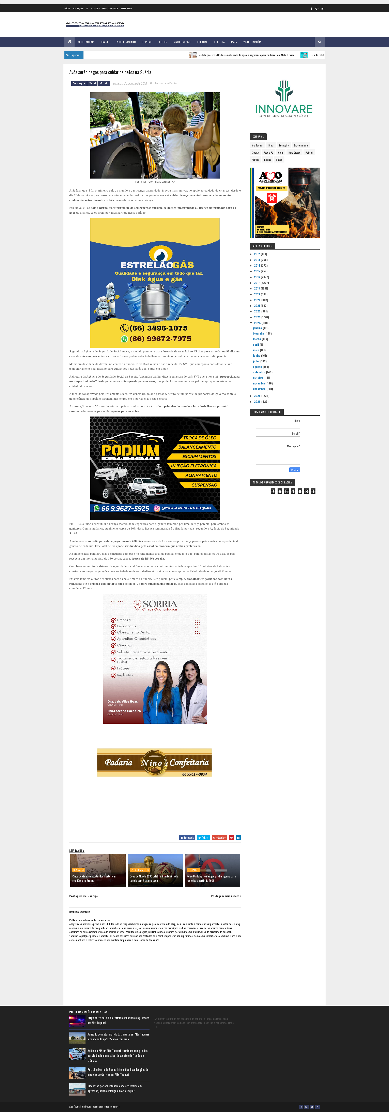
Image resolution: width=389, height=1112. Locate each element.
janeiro (258, 328)
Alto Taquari (86, 42)
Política (219, 42)
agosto (258, 366)
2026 (257, 401)
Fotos (163, 42)
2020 (257, 300)
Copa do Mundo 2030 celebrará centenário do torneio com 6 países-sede (154, 878)
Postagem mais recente (226, 896)
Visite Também (252, 42)
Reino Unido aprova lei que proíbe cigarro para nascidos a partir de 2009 (211, 878)
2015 (257, 271)
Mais (234, 42)
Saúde (279, 159)
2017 (257, 282)
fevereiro (259, 333)
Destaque (79, 83)
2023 (257, 317)
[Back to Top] (317, 1107)
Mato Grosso (182, 42)
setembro (259, 372)
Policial (202, 42)
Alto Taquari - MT (80, 8)
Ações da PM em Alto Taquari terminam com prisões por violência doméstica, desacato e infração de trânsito (117, 1055)
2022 (257, 311)
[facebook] (311, 8)
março (257, 339)
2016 (257, 277)
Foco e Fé (268, 152)
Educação (284, 145)
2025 (257, 395)
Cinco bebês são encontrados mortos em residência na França (93, 878)
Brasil (105, 42)
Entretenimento (126, 42)
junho (257, 355)
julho (256, 361)
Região (267, 159)
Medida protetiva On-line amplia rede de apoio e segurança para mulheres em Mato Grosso (217, 55)
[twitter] (322, 8)
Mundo (104, 83)
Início (67, 8)
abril (256, 344)
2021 (257, 305)
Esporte (147, 42)
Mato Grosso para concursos (104, 8)
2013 (257, 259)
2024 (258, 323)
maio (256, 350)
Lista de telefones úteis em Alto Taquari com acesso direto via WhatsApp (318, 55)
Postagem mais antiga (83, 896)
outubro (258, 377)
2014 (257, 265)
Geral (92, 83)
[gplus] (317, 8)
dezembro (259, 388)
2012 (257, 254)
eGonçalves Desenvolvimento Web (106, 1106)
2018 (257, 288)
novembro (259, 383)
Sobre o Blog (127, 8)
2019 (257, 294)
